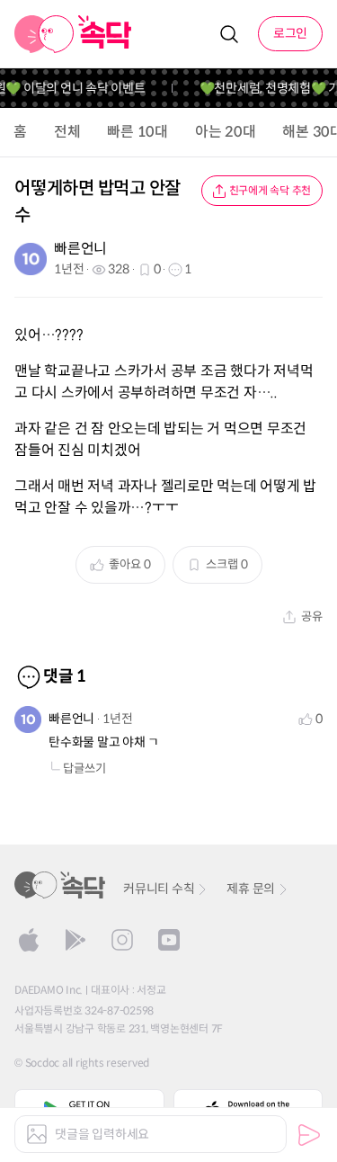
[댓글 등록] (309, 1135)
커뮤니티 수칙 (158, 888)
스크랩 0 (227, 564)
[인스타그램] (122, 939)
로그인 (290, 33)
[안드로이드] (75, 939)
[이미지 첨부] (37, 1134)
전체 (67, 131)
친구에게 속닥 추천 (270, 190)
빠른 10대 (137, 131)
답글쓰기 (84, 768)
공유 (312, 616)
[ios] (28, 939)
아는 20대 (225, 131)
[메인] (73, 34)
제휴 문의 (250, 888)
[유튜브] (169, 939)
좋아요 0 (130, 564)
